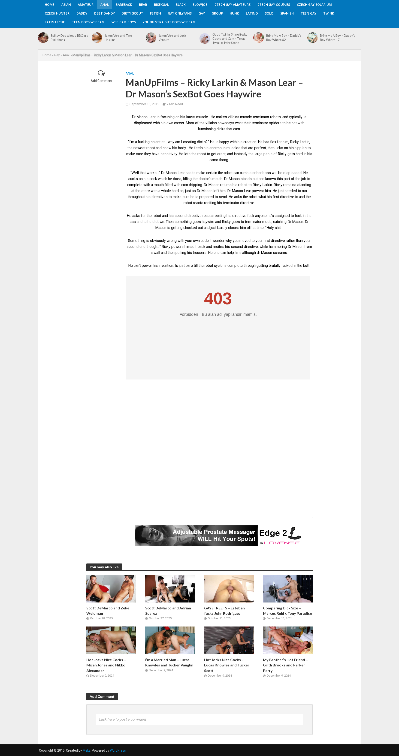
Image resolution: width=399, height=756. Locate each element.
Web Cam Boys (124, 22)
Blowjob (200, 4)
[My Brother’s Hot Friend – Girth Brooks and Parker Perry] (288, 640)
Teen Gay (308, 13)
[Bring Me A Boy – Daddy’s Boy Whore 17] (312, 37)
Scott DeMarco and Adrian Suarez (168, 610)
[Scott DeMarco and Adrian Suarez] (170, 588)
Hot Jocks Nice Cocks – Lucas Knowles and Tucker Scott (226, 664)
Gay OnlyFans (180, 13)
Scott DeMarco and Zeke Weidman (107, 610)
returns (226, 185)
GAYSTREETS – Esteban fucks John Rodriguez (224, 610)
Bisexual (161, 4)
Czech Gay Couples (273, 4)
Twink (328, 13)
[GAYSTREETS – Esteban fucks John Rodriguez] (229, 588)
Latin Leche (55, 22)
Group (217, 13)
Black (181, 4)
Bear (143, 4)
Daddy (81, 13)
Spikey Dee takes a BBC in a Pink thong (69, 38)
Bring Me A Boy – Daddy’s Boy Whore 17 (337, 38)
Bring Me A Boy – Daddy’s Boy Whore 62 (283, 38)
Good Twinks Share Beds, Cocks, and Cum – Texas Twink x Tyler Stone (229, 39)
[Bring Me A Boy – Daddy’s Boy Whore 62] (258, 37)
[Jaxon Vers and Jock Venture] (151, 37)
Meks (87, 750)
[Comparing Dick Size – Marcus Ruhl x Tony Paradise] (288, 588)
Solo (269, 13)
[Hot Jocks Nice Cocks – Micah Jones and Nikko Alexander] (111, 640)
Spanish (287, 13)
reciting (220, 216)
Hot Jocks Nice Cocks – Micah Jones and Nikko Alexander (106, 664)
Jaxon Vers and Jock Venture (172, 38)
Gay (202, 13)
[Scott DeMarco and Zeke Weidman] (111, 588)
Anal (104, 4)
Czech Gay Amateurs (233, 4)
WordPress (118, 750)
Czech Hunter (57, 13)
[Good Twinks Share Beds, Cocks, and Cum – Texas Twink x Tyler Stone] (205, 38)
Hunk (234, 13)
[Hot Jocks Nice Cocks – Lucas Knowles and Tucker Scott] (229, 640)
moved (245, 240)
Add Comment (101, 81)
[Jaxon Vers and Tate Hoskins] (97, 37)
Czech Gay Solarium (314, 4)
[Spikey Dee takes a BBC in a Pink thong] (43, 37)
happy (224, 142)
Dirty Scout (132, 13)
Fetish (155, 13)
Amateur (86, 4)
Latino (252, 13)
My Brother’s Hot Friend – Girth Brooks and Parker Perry (285, 664)
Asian (66, 4)
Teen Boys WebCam (88, 22)
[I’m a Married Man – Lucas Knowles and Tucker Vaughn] (170, 640)
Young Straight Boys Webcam (169, 22)
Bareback (124, 4)
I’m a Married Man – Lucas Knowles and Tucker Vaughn (169, 662)
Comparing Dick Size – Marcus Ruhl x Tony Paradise (287, 610)
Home (49, 4)
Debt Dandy (104, 13)
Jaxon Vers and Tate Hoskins (118, 38)
